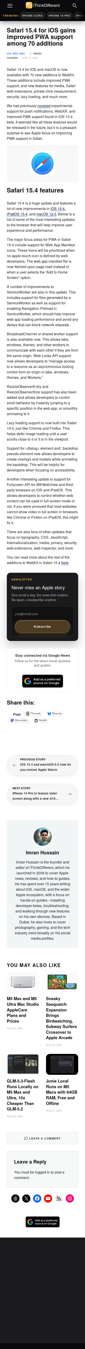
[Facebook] (37, 1198)
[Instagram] (70, 1198)
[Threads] (15, 1198)
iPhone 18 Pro (59, 15)
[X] (26, 1198)
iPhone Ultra (32, 15)
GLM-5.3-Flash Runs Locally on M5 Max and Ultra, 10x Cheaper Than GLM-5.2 (22, 1095)
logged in (42, 1172)
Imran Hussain (42, 852)
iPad (15, 53)
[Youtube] (48, 1198)
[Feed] (59, 1198)
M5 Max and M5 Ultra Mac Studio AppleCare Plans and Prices (23, 1010)
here (64, 562)
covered (44, 105)
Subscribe (42, 626)
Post (16, 713)
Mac (22, 53)
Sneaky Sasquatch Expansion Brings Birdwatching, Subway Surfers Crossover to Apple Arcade (61, 1018)
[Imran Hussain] (43, 836)
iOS (9, 53)
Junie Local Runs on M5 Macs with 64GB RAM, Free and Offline (61, 1092)
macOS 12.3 (46, 214)
